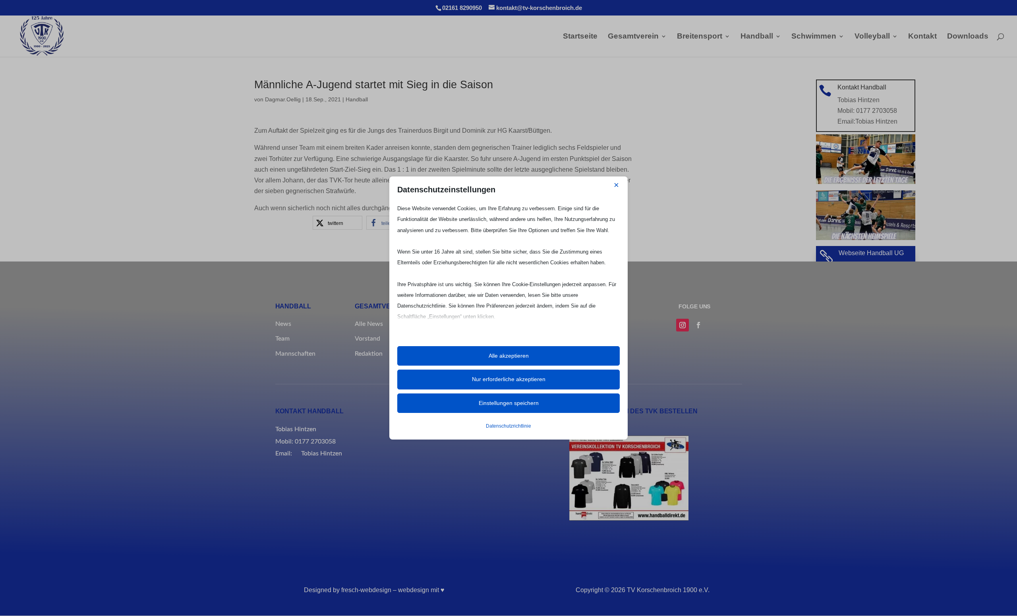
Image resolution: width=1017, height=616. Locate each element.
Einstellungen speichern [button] (509, 403)
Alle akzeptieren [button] (509, 356)
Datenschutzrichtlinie (508, 426)
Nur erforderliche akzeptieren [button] (508, 379)
